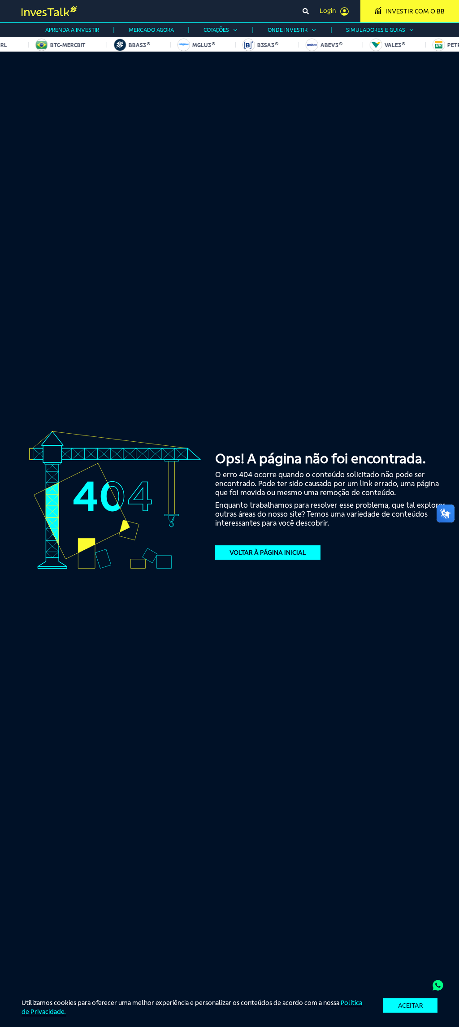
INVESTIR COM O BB (415, 11)
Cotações (216, 30)
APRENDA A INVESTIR (72, 30)
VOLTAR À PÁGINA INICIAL (268, 552)
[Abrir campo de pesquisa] (306, 11)
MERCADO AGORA (151, 30)
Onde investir (287, 30)
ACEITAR (410, 1005)
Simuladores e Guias (375, 30)
